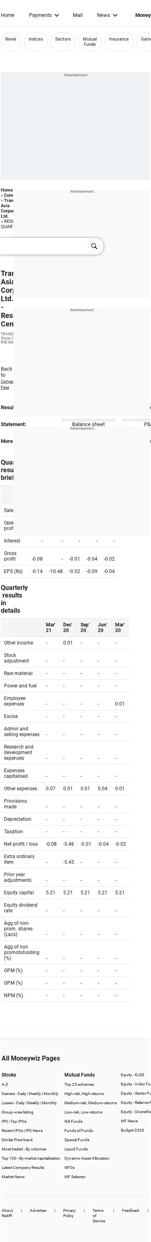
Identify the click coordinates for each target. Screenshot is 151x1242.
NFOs (69, 1167)
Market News (13, 1176)
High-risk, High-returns (84, 1093)
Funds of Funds (78, 1130)
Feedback (130, 1210)
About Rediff (7, 1213)
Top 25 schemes (79, 1084)
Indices (36, 39)
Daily (22, 1093)
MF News (129, 1121)
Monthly (50, 1093)
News (103, 15)
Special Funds (76, 1139)
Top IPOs (18, 1121)
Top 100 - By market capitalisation (31, 1158)
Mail (78, 15)
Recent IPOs (12, 1130)
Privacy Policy (69, 1213)
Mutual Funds (90, 42)
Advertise (38, 1210)
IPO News (34, 1130)
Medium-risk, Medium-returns (90, 1102)
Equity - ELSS (132, 1074)
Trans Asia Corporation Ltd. (12, 208)
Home (7, 15)
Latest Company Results (23, 1167)
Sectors (63, 39)
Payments (40, 15)
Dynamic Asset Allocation (87, 1158)
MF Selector (74, 1176)
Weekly (35, 1093)
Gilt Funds (73, 1121)
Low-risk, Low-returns (83, 1112)
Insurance (119, 39)
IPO (5, 1121)
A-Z (5, 1084)
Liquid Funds (76, 1149)
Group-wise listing (17, 1112)
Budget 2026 (132, 1130)
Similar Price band (17, 1139)
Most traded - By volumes (24, 1149)
